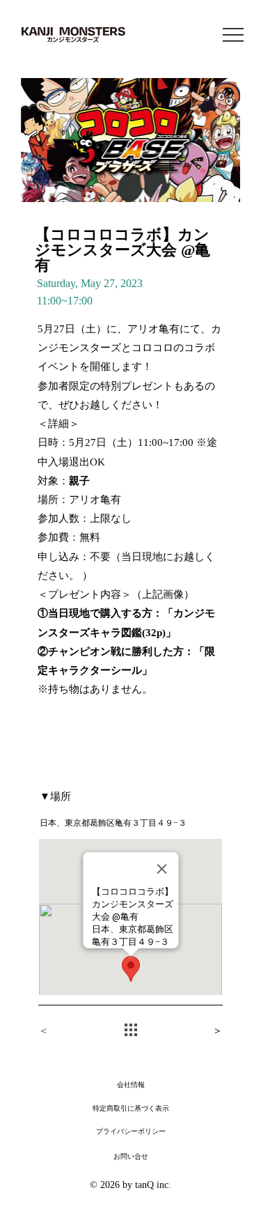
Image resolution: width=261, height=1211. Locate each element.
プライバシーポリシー (131, 1132)
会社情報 (131, 1085)
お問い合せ (130, 1157)
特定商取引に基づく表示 (131, 1109)
